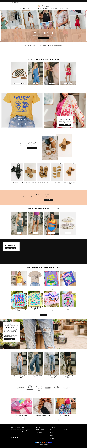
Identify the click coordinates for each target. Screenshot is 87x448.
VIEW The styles (9, 339)
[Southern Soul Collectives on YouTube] (15, 437)
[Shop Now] (22, 110)
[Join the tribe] (24, 434)
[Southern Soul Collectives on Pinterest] (17, 437)
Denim (29, 8)
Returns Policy (52, 438)
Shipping (51, 435)
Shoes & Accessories (43, 8)
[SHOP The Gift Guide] (21, 406)
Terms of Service (52, 439)
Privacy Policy (66, 429)
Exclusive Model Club (39, 432)
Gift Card (51, 432)
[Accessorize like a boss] (43, 406)
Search (51, 429)
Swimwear (61, 8)
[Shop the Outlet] (65, 406)
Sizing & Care (52, 433)
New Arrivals (22, 8)
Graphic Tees (54, 8)
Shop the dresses (10, 248)
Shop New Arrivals (65, 124)
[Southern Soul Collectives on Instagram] (11, 437)
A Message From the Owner (40, 429)
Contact (37, 435)
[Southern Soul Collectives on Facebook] (13, 437)
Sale (67, 8)
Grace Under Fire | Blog (15, 2)
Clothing (34, 8)
